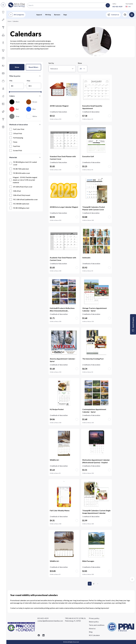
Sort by (51, 63)
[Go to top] (132, 579)
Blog (90, 632)
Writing (48, 15)
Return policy (94, 622)
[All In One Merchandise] (16, 5)
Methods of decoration (18, 124)
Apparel (39, 15)
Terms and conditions (96, 625)
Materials (13, 157)
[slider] (9, 92)
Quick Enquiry (133, 322)
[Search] (108, 5)
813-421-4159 (117, 6)
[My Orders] (125, 14)
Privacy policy (94, 618)
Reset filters (33, 67)
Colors (12, 96)
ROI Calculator (94, 635)
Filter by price (14, 76)
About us (92, 628)
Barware (57, 15)
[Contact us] (113, 14)
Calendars (16, 21)
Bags (65, 15)
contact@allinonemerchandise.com (50, 621)
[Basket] (131, 14)
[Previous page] (86, 584)
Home (9, 21)
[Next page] (98, 584)
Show (17, 67)
